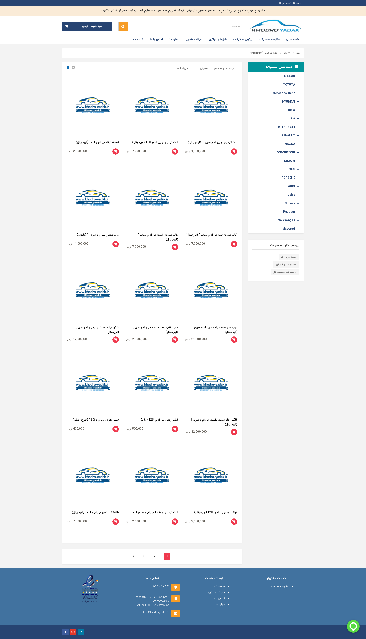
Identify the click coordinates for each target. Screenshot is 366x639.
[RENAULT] (298, 135)
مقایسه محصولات (269, 39)
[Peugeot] (298, 212)
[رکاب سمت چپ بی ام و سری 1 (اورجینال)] (211, 199)
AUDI (291, 186)
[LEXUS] (298, 169)
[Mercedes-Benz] (298, 93)
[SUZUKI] (298, 161)
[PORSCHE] (298, 178)
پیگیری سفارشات (242, 39)
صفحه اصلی (293, 39)
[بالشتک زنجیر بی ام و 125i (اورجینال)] (93, 476)
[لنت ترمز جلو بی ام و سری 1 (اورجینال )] (211, 106)
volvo (291, 195)
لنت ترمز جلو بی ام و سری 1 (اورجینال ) (212, 142)
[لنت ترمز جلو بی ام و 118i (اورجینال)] (152, 106)
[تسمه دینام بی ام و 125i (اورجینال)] (93, 106)
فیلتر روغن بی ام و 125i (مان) (159, 419)
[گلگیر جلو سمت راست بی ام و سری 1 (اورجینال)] (211, 384)
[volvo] (298, 195)
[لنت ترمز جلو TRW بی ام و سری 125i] (152, 476)
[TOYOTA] (298, 85)
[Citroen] (298, 203)
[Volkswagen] (298, 220)
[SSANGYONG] (298, 152)
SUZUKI (289, 161)
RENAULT (288, 135)
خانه (298, 53)
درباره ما (174, 39)
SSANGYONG (286, 152)
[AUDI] (298, 186)
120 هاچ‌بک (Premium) (263, 53)
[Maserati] (298, 229)
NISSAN (289, 76)
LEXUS (290, 169)
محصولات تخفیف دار (285, 272)
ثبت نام (286, 3)
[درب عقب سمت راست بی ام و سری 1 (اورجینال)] (152, 291)
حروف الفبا (182, 68)
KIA (292, 118)
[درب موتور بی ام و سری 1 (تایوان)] (93, 199)
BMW (287, 53)
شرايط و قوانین (218, 39)
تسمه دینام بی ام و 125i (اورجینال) (97, 142)
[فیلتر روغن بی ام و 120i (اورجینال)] (211, 476)
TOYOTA (289, 84)
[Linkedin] (81, 632)
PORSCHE (288, 178)
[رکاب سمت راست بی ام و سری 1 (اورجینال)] (152, 199)
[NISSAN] (298, 76)
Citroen (290, 203)
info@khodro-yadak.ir (156, 612)
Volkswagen (286, 220)
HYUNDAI (288, 101)
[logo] (276, 26)
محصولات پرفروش (286, 264)
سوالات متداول (194, 39)
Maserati (288, 228)
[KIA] (298, 118)
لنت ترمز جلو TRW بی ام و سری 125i (154, 512)
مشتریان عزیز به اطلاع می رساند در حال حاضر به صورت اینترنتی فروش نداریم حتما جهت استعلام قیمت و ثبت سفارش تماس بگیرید (183, 10)
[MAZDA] (298, 144)
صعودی (203, 68)
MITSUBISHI (286, 127)
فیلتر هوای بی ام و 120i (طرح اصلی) (96, 419)
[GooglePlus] (73, 632)
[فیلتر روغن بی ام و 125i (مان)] (152, 384)
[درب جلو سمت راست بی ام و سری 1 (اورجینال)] (211, 291)
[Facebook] (65, 632)
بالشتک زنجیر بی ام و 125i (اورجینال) (95, 512)
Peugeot (289, 212)
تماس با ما (156, 39)
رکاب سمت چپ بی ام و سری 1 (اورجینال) (211, 234)
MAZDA (289, 144)
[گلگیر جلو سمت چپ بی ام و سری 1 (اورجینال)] (93, 291)
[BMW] (298, 110)
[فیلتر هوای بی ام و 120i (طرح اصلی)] (93, 384)
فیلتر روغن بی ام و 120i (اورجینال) (215, 512)
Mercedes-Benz (284, 93)
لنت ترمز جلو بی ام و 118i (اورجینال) (155, 142)
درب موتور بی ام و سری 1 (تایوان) (98, 234)
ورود (298, 3)
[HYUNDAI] (298, 101)
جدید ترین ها (289, 257)
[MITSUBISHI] (298, 127)
